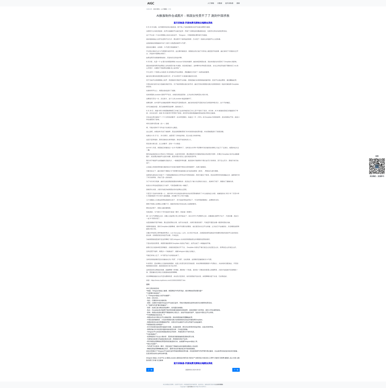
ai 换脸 (167, 358)
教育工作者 (152, 360)
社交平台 (161, 358)
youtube (173, 358)
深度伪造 (198, 358)
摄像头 (227, 358)
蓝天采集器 (229, 3)
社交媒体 (160, 360)
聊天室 (185, 358)
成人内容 (233, 358)
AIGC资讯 (156, 9)
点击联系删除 (219, 384)
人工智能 (211, 3)
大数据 (219, 3)
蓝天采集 (190, 386)
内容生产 (191, 358)
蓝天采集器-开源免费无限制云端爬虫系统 (193, 23)
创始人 (155, 358)
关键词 (216, 358)
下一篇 (236, 370)
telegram (149, 358)
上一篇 (150, 370)
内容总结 (205, 358)
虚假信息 (179, 358)
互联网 (221, 358)
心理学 (211, 358)
